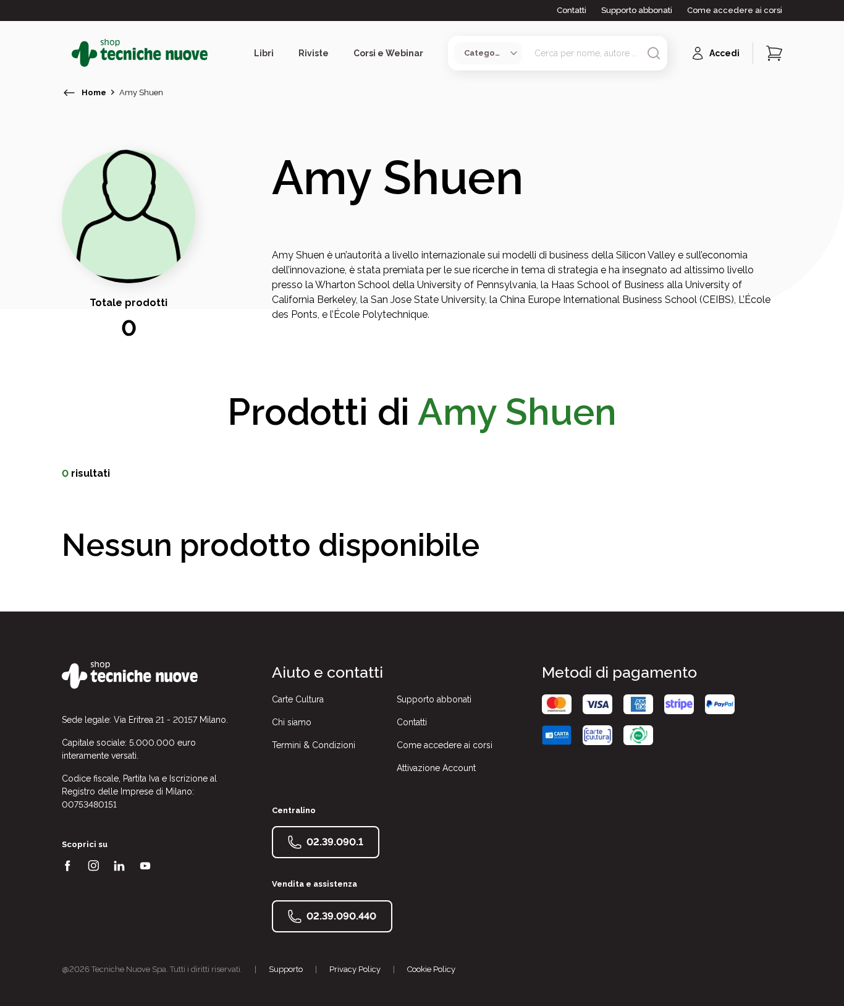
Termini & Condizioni (313, 745)
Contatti (571, 10)
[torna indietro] (69, 92)
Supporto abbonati (636, 10)
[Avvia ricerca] (653, 53)
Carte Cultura (298, 699)
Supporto (286, 969)
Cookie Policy (431, 969)
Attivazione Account (436, 768)
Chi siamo (291, 722)
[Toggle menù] (67, 53)
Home (94, 92)
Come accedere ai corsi (734, 10)
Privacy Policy (355, 969)
